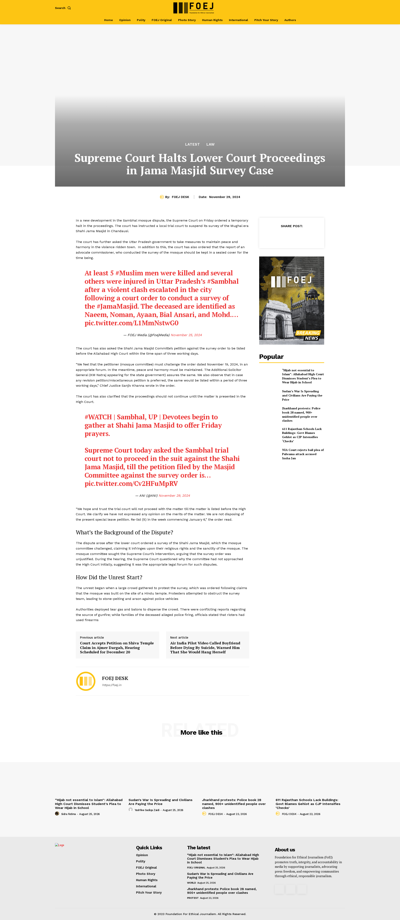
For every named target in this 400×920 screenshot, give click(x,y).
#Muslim (129, 273)
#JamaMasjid (117, 306)
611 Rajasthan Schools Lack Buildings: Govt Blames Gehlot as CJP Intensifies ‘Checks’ (302, 435)
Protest (193, 897)
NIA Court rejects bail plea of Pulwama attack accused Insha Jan (303, 454)
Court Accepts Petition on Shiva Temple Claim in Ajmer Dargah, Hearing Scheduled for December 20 (117, 647)
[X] (333, 7)
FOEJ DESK (180, 197)
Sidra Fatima (68, 814)
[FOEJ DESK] (162, 197)
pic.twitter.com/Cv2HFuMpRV (131, 483)
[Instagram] (326, 7)
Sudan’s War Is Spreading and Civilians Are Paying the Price (302, 395)
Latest (192, 144)
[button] (63, 8)
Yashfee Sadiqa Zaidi (147, 810)
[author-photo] (57, 813)
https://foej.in (111, 685)
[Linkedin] (301, 236)
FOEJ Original (196, 867)
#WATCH (98, 416)
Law (210, 144)
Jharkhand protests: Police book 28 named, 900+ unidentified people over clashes (301, 414)
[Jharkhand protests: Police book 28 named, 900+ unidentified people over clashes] (269, 413)
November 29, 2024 (174, 496)
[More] (310, 236)
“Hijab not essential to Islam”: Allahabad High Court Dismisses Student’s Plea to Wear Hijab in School (303, 376)
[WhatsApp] (291, 236)
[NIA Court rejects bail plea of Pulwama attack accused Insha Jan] (269, 454)
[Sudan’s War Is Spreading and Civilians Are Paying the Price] (269, 395)
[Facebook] (320, 7)
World (191, 882)
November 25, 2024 (186, 335)
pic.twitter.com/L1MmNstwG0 (131, 322)
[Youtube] (340, 7)
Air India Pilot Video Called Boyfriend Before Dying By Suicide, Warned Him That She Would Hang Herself (205, 647)
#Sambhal (223, 281)
